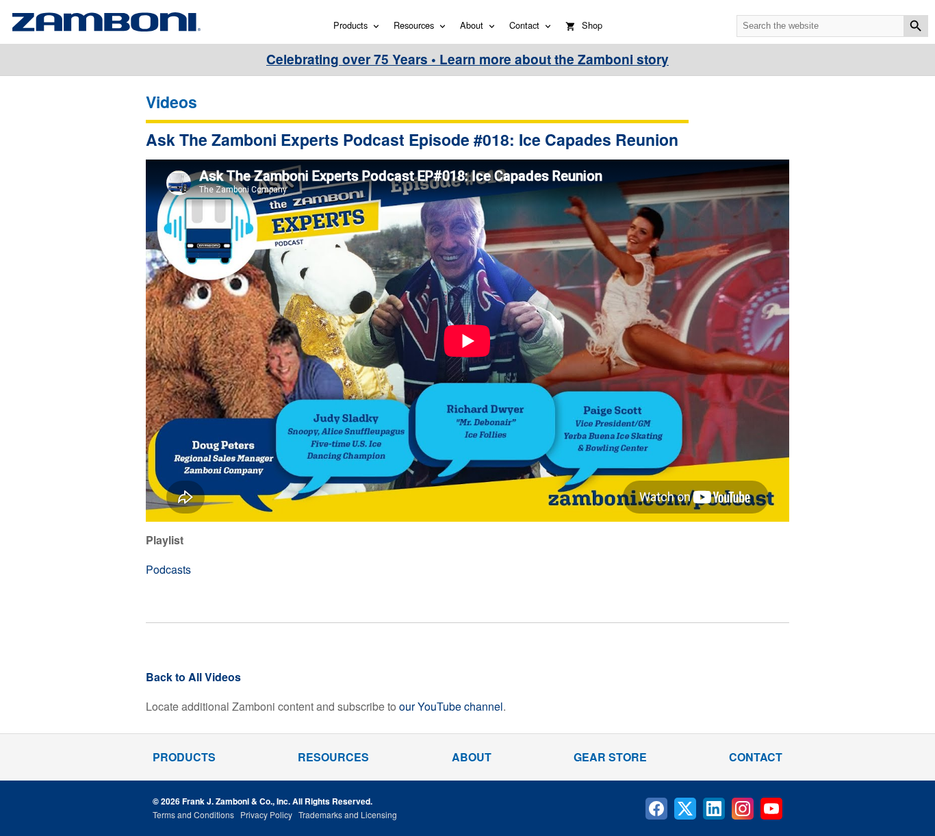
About (471, 24)
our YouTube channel (451, 706)
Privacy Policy (266, 814)
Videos (171, 101)
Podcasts (168, 569)
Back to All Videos (193, 677)
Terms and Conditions (193, 814)
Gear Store (610, 757)
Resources (414, 24)
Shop (592, 24)
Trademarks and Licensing (347, 814)
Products (350, 24)
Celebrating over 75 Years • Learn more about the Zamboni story (467, 58)
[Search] (916, 26)
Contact (524, 24)
